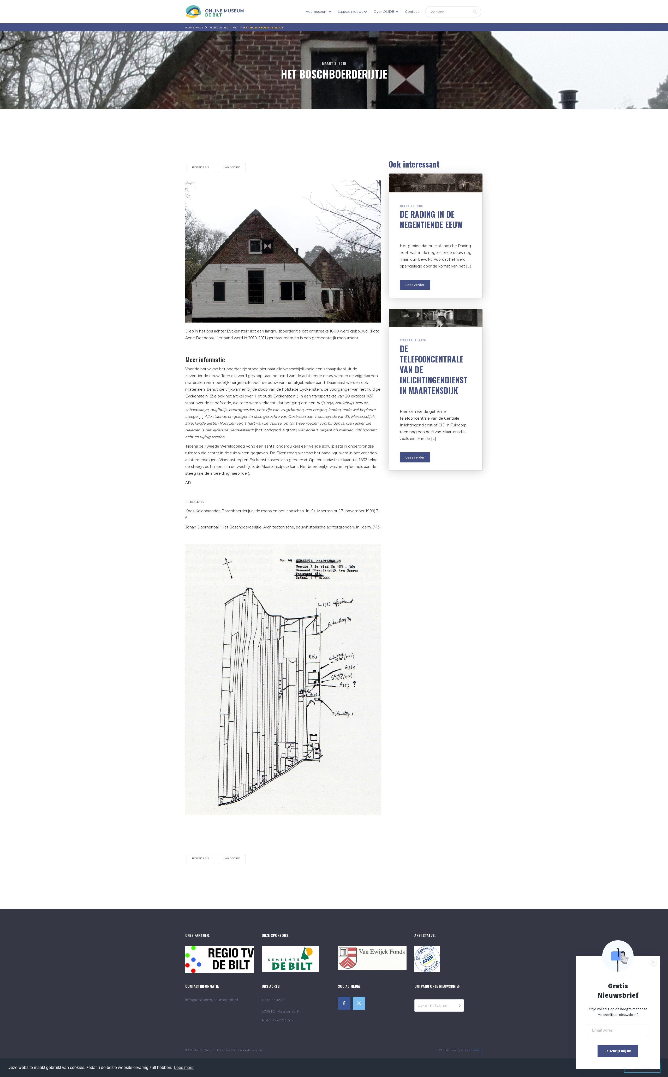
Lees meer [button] (184, 1067)
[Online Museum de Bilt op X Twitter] (359, 1003)
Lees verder (415, 285)
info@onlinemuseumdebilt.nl (211, 999)
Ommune (475, 1050)
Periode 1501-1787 (223, 27)
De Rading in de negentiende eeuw (431, 219)
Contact (412, 11)
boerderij (200, 167)
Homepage (194, 27)
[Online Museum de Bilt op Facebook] (344, 1003)
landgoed (231, 167)
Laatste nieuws (350, 11)
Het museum (316, 11)
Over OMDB (384, 11)
